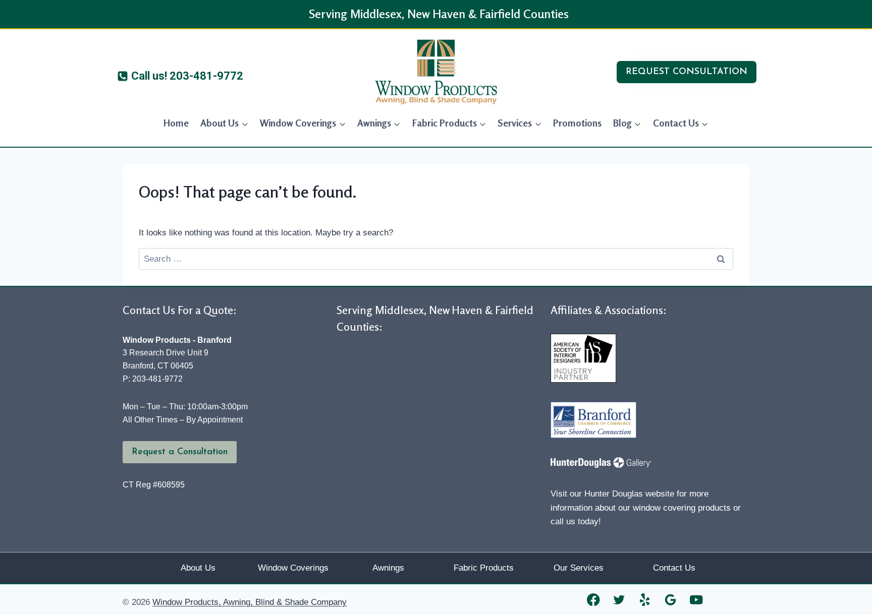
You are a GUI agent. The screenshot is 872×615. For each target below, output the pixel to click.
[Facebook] (594, 599)
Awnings (388, 568)
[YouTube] (697, 599)
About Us (198, 568)
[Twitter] (619, 599)
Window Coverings (293, 568)
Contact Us (674, 568)
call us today (574, 521)
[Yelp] (645, 599)
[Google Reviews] (671, 599)
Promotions (577, 123)
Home (176, 123)
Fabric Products (484, 568)
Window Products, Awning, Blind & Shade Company (249, 602)
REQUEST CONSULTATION (686, 72)
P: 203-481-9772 (153, 379)
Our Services (579, 568)
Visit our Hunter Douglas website (612, 494)
